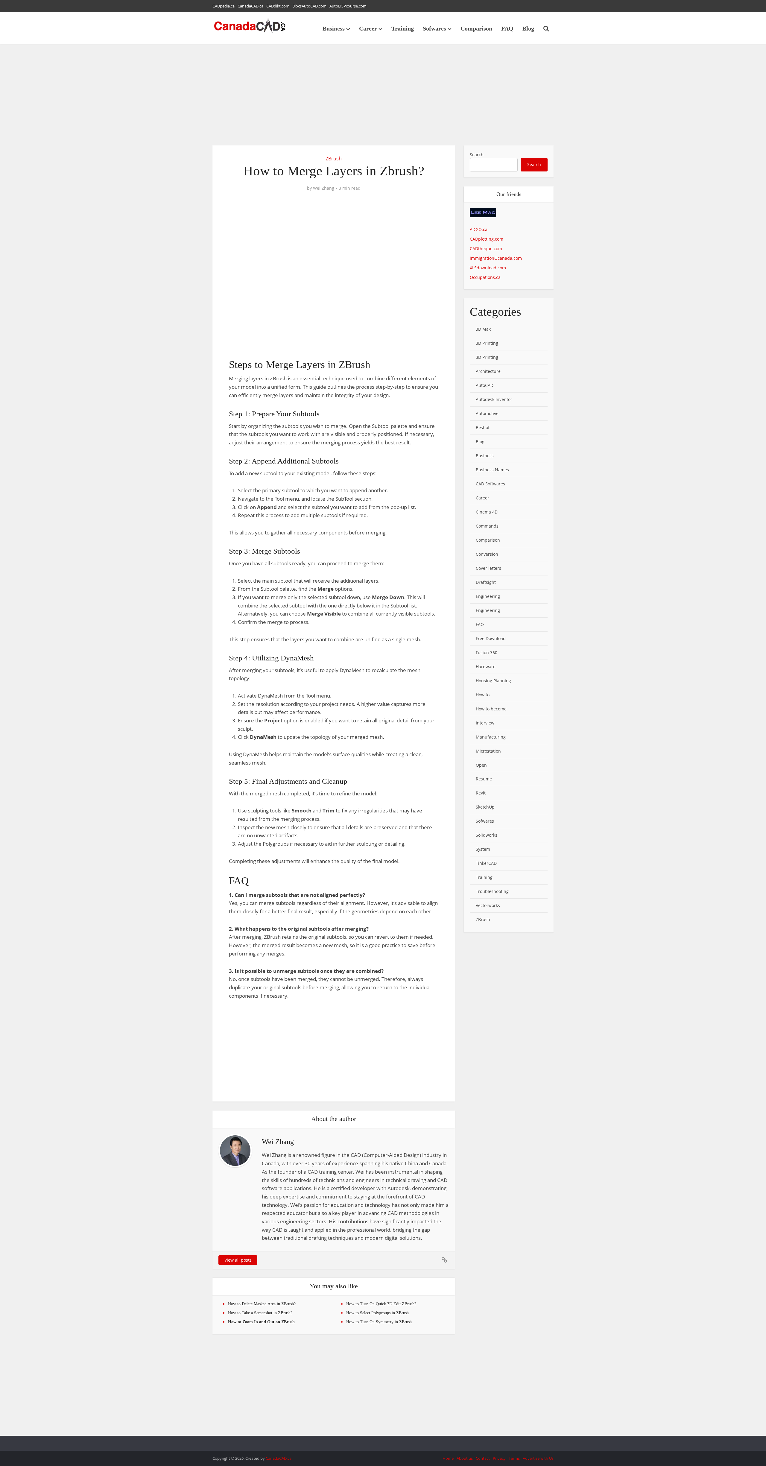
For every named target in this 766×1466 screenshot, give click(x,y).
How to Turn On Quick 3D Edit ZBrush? (381, 1304)
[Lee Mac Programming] (483, 216)
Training (402, 28)
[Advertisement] (383, 94)
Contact (483, 1458)
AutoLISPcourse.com (348, 6)
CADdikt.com (277, 6)
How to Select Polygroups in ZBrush (377, 1313)
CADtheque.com (486, 248)
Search (477, 154)
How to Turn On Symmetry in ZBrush (379, 1322)
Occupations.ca (485, 277)
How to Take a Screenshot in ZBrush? (260, 1313)
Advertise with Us (538, 1458)
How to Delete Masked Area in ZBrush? (262, 1304)
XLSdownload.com (488, 268)
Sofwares (434, 28)
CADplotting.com (486, 239)
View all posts (238, 1260)
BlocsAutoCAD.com (309, 6)
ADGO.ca (478, 229)
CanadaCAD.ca (250, 6)
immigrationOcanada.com (496, 258)
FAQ (507, 28)
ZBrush (334, 158)
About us (465, 1458)
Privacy (499, 1458)
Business (334, 28)
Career (368, 28)
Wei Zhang (323, 188)
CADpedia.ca (223, 6)
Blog (528, 28)
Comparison (476, 28)
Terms (514, 1458)
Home (448, 1458)
